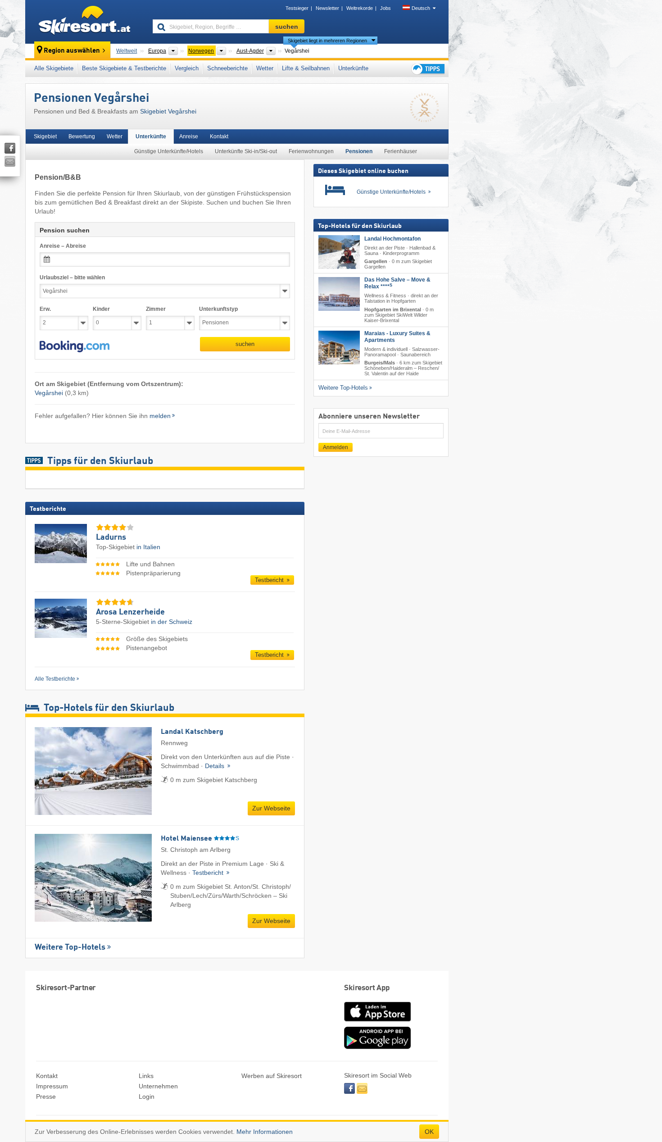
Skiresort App (367, 988)
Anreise (188, 136)
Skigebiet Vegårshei (168, 111)
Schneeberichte (227, 68)
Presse (46, 1096)
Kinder (101, 309)
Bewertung (81, 136)
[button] (74, 346)
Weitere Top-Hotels (70, 947)
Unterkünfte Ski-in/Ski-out (246, 151)
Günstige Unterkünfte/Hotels (168, 151)
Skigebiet (45, 136)
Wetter (264, 68)
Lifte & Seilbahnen (306, 68)
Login (146, 1096)
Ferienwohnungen (311, 151)
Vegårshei (49, 392)
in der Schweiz (171, 621)
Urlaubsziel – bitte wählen (72, 277)
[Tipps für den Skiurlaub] (427, 68)
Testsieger (297, 8)
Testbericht (270, 580)
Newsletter (327, 8)
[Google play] (377, 1047)
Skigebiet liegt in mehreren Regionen (327, 40)
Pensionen (358, 151)
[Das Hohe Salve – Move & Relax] (339, 294)
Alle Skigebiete (53, 68)
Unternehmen (158, 1086)
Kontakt (219, 136)
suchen (245, 344)
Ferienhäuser (400, 151)
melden (160, 415)
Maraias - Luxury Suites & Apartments (397, 336)
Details (215, 765)
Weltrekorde (359, 8)
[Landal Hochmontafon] (339, 252)
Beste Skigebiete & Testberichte (124, 68)
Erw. (45, 309)
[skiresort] (85, 21)
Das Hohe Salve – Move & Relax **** (397, 283)
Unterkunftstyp (218, 309)
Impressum (52, 1086)
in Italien (148, 547)
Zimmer (156, 309)
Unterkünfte (353, 68)
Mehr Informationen (264, 1131)
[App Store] (377, 1022)
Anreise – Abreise (63, 246)
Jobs (385, 8)
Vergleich (187, 68)
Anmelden (335, 447)
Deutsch (421, 8)
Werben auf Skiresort (271, 1075)
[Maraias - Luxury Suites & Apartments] (339, 347)
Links (146, 1075)
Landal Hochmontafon (392, 239)
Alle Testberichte (55, 679)
